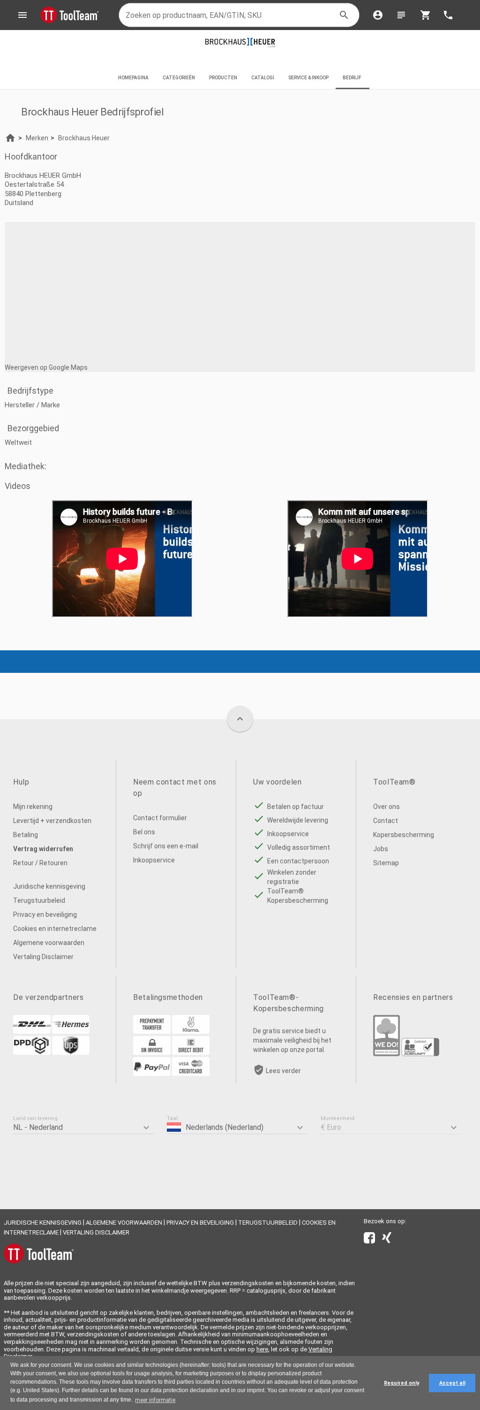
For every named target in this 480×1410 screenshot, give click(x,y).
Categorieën (179, 77)
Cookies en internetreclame (55, 928)
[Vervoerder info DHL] (32, 1031)
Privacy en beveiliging (45, 914)
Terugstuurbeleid (39, 900)
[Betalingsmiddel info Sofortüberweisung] (191, 1031)
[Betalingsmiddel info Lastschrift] (191, 1052)
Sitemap (386, 863)
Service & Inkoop (308, 77)
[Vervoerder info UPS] (71, 1052)
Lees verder (283, 1071)
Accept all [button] (452, 1383)
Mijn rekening (32, 806)
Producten (223, 77)
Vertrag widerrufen (43, 849)
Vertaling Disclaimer (43, 956)
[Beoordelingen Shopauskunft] (420, 1054)
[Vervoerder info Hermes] (71, 1031)
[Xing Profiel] (386, 1239)
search (344, 15)
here (262, 1349)
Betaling (25, 834)
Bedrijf (352, 77)
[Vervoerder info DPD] (32, 1052)
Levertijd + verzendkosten (52, 820)
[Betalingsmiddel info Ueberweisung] (152, 1031)
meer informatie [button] (155, 1400)
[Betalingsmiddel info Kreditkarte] (191, 1073)
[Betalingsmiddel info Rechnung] (152, 1052)
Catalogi (262, 77)
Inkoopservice (154, 860)
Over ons (386, 806)
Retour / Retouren (40, 863)
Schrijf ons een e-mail (165, 846)
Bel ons (144, 832)
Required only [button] (401, 1383)
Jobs (380, 849)
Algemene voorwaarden (48, 942)
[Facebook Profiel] (369, 1239)
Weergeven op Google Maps (46, 367)
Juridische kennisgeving (49, 886)
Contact (385, 820)
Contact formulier (160, 818)
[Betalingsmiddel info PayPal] (152, 1073)
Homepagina (133, 77)
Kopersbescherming (403, 834)
